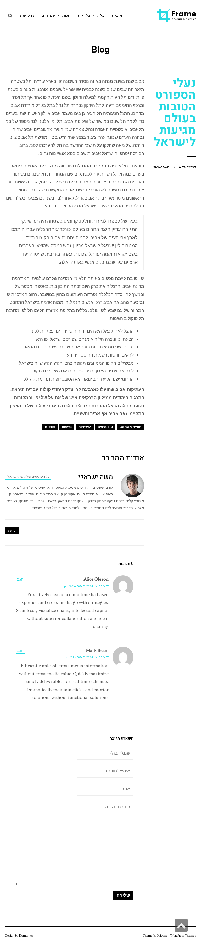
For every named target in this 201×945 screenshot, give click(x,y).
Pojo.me (162, 935)
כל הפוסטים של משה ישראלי (27, 476)
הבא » (12, 530)
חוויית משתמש (130, 427)
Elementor (26, 935)
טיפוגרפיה (105, 427)
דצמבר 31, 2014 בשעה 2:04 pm (86, 586)
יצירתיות (85, 427)
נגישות (67, 427)
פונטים (50, 427)
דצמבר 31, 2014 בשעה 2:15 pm (87, 657)
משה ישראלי (161, 167)
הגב (20, 579)
